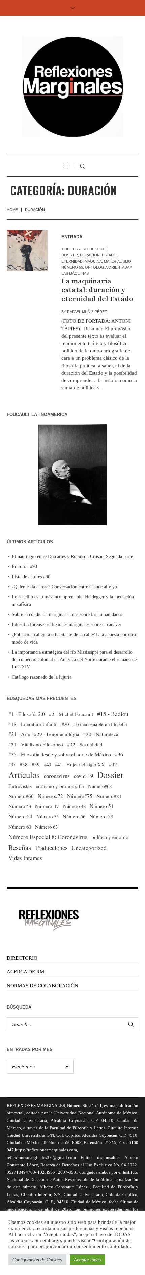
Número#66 (21, 796)
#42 (113, 764)
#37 (12, 764)
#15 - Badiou (112, 714)
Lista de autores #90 (31, 576)
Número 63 (46, 826)
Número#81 (109, 796)
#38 (24, 764)
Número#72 (50, 796)
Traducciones (51, 847)
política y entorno (109, 836)
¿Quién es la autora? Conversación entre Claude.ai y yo (64, 586)
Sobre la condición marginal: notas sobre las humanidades (67, 614)
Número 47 (47, 806)
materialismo (117, 261)
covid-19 (83, 776)
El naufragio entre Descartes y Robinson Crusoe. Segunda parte (72, 556)
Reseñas (19, 847)
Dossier (69, 255)
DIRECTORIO (22, 958)
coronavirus (57, 776)
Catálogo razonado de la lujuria (41, 677)
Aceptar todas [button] (87, 1259)
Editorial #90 (24, 566)
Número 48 (74, 806)
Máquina (93, 261)
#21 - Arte (19, 733)
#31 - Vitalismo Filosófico (35, 744)
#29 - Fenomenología (56, 734)
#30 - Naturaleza (100, 734)
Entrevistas (20, 786)
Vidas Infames (25, 858)
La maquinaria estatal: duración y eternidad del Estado (97, 290)
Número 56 (74, 816)
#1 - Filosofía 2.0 (26, 714)
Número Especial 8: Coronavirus (47, 837)
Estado (109, 255)
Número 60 (19, 826)
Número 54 (20, 816)
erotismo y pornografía (60, 786)
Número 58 (101, 816)
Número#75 (79, 796)
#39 (36, 764)
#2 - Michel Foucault (71, 714)
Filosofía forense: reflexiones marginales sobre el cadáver (66, 624)
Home (12, 210)
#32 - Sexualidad (85, 744)
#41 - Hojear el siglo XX (80, 764)
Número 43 (19, 806)
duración (90, 255)
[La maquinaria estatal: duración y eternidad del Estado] (27, 250)
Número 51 (102, 805)
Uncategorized (89, 848)
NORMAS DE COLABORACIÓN (42, 985)
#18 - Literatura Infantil (33, 724)
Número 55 (72, 267)
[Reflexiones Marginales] (72, 86)
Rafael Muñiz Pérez (87, 312)
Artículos (24, 775)
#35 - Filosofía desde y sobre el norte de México (59, 754)
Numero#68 (100, 786)
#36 (119, 754)
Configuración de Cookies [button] (37, 1259)
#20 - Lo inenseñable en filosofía (94, 724)
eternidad (72, 261)
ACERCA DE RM (25, 971)
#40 (47, 764)
